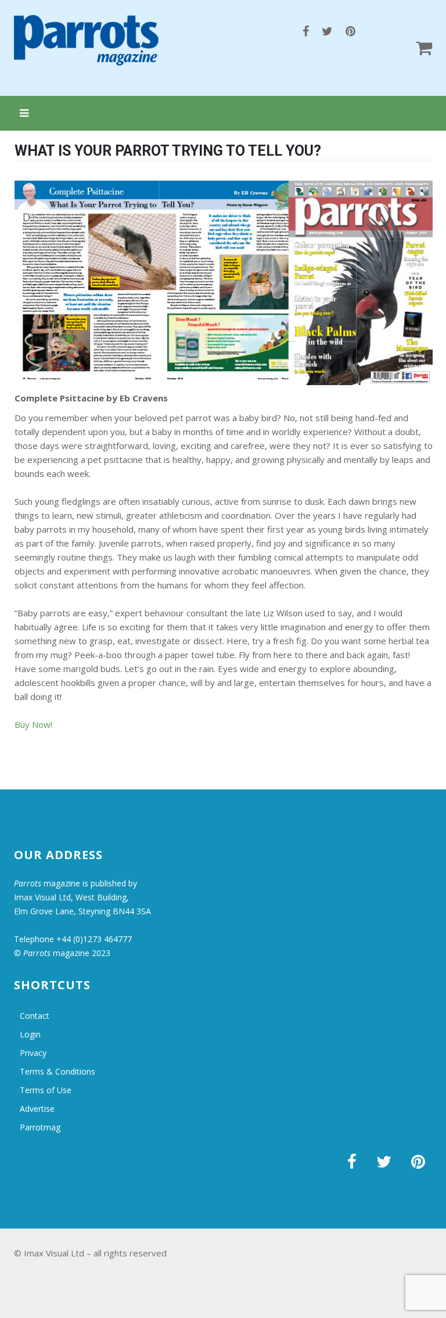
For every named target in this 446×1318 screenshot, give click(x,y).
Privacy (33, 1052)
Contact (34, 1015)
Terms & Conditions (57, 1071)
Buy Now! (33, 724)
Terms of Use (45, 1090)
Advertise (37, 1108)
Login (30, 1034)
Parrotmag (40, 1127)
